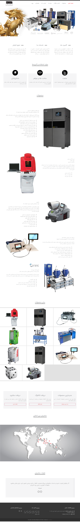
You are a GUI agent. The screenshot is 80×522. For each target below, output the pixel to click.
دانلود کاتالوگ (40, 404)
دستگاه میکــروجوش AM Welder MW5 (66, 315)
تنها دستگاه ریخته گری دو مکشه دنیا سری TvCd (13, 353)
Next (41, 492)
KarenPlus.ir (50, 519)
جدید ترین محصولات (64, 404)
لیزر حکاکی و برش (13, 315)
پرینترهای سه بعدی (40, 353)
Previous (39, 492)
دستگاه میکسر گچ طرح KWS (40, 334)
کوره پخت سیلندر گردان (13, 334)
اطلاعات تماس (15, 404)
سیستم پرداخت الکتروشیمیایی (66, 334)
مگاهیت (33, 370)
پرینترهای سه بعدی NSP (40, 315)
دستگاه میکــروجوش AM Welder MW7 (66, 353)
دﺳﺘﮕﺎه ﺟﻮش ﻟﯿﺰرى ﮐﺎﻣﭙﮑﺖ (11, 370)
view (13, 318)
